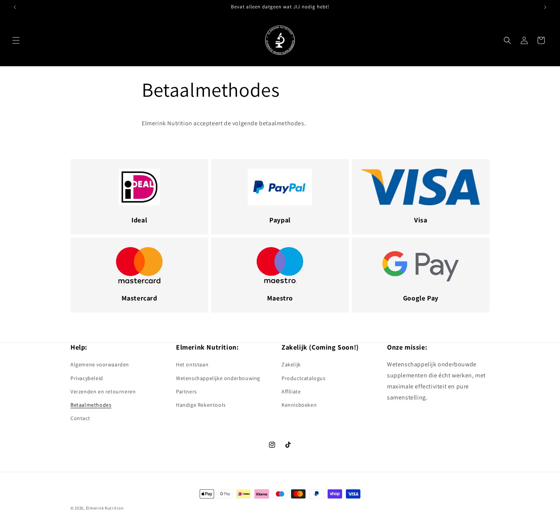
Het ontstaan (192, 364)
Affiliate (291, 391)
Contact (80, 418)
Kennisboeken (299, 404)
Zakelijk (291, 364)
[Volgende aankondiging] (545, 7)
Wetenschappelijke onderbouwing (218, 378)
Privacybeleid (86, 378)
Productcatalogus (304, 378)
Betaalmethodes (90, 404)
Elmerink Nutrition (105, 508)
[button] (16, 40)
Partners (186, 391)
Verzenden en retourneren (103, 391)
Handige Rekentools (201, 404)
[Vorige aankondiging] (14, 7)
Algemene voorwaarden (99, 364)
